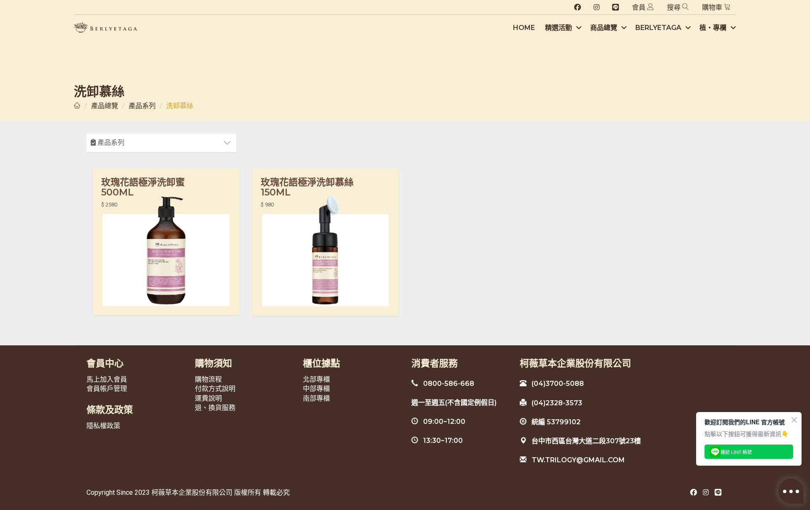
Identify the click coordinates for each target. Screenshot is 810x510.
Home (524, 28)
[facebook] (577, 7)
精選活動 (559, 28)
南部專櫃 (316, 398)
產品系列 (142, 106)
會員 (639, 7)
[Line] (615, 7)
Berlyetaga (659, 28)
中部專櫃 (316, 389)
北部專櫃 (316, 379)
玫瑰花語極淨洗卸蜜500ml (143, 187)
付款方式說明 (215, 389)
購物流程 (208, 379)
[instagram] (596, 7)
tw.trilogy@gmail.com (575, 460)
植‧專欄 (713, 28)
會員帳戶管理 (106, 389)
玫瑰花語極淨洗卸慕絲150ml (307, 187)
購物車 (713, 7)
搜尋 (674, 7)
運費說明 (208, 398)
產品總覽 (104, 106)
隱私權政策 (103, 426)
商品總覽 (604, 28)
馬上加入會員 (106, 379)
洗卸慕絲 (179, 106)
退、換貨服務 (215, 408)
